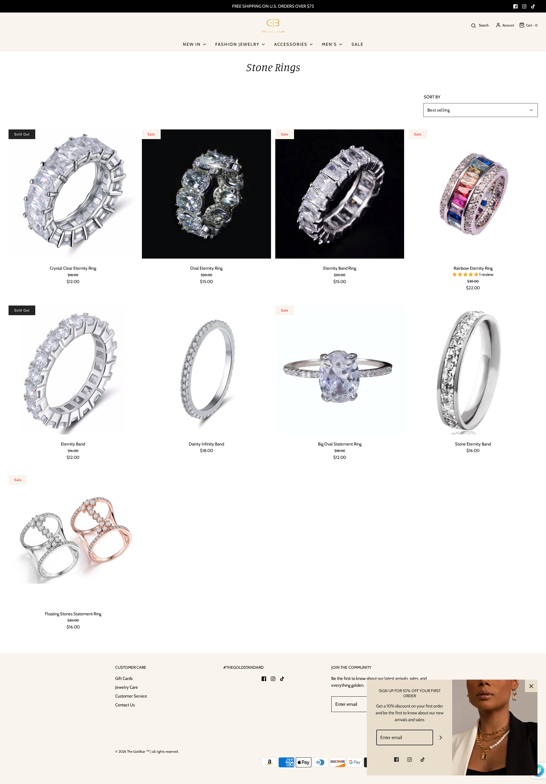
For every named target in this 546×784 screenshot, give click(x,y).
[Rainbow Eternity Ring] (472, 193)
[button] (465, 274)
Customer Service (131, 696)
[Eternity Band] (73, 369)
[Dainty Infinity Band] (206, 369)
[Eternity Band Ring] (339, 193)
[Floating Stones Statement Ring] (73, 539)
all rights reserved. (165, 751)
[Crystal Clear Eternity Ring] (73, 193)
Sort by (432, 97)
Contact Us (125, 704)
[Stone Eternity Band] (472, 369)
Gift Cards (124, 678)
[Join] (441, 737)
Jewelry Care (126, 687)
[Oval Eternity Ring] (206, 193)
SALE (357, 44)
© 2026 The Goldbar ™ (132, 751)
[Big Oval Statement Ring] (339, 369)
